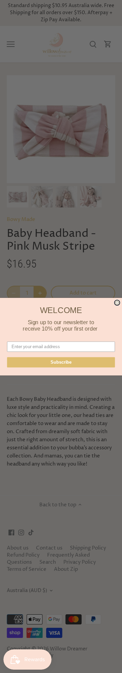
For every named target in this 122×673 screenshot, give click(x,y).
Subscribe (61, 362)
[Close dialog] (117, 302)
